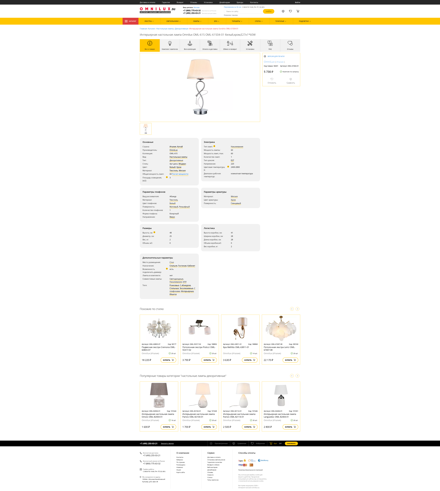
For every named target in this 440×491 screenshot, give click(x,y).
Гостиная (182, 265)
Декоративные (181, 28)
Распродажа (180, 465)
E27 (232, 160)
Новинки (179, 467)
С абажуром (185, 285)
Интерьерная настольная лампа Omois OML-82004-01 (158, 415)
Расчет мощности (180, 174)
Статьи (209, 477)
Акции (178, 470)
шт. (275, 443)
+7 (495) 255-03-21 (199, 13)
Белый (173, 167)
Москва (196, 7)
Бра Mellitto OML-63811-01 (236, 347)
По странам (180, 462)
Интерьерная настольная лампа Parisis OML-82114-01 (239, 415)
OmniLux (174, 150)
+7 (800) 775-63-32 (199, 10)
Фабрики (179, 460)
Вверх (172, 217)
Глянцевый (236, 203)
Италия (173, 146)
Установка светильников (216, 460)
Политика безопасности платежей (250, 470)
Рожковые (174, 285)
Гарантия (166, 2)
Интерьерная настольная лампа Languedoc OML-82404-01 (280, 415)
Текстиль (174, 170)
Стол (172, 262)
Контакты (254, 2)
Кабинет (191, 265)
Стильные (174, 288)
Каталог (132, 21)
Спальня (173, 265)
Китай (180, 146)
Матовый (174, 206)
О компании (182, 452)
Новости (210, 475)
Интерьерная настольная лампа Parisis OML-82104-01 (198, 415)
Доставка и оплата (147, 2)
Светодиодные (176, 279)
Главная (143, 28)
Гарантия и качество (214, 462)
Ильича (173, 294)
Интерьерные (187, 291)
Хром (178, 167)
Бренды (240, 2)
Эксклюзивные (186, 288)
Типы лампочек (213, 480)
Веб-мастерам (212, 467)
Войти (297, 2)
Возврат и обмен (213, 465)
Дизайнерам (224, 2)
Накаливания (237, 146)
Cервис (211, 452)
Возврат (180, 2)
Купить (166, 360)
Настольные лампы (165, 28)
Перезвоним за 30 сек (232, 7)
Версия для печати (276, 56)
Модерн (182, 164)
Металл (182, 170)
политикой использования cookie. (251, 481)
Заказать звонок (167, 443)
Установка (208, 2)
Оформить (291, 443)
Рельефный (184, 206)
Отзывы (193, 2)
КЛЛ (184, 282)
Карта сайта (180, 472)
